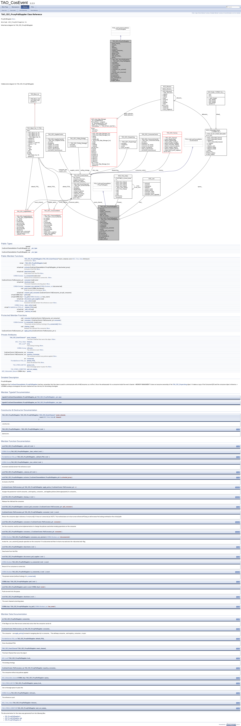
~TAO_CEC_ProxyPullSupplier (33, 263)
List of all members (236, 13)
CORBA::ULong (19, 301)
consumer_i (28, 320)
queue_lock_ (31, 365)
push (25, 288)
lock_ (28, 344)
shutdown (27, 282)
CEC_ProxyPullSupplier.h (12, 716)
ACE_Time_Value (77, 259)
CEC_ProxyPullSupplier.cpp (13, 718)
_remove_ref (28, 311)
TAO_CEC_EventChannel (50, 259)
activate (27, 267)
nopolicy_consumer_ (33, 354)
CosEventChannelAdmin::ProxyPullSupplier (23, 384)
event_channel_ (32, 337)
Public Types (195, 13)
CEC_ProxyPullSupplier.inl (13, 720)
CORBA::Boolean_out (46, 286)
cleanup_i (27, 326)
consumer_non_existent (32, 286)
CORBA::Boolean (18, 276)
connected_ (30, 358)
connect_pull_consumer (31, 292)
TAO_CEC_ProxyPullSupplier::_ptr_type (49, 397)
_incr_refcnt (28, 301)
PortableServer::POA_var (18, 360)
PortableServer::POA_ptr (15, 307)
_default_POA (28, 307)
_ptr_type (34, 248)
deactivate (27, 271)
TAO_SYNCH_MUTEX (19, 365)
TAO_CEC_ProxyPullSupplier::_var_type (49, 402)
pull (25, 295)
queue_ (29, 371)
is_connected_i (29, 322)
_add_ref (27, 309)
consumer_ (30, 352)
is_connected (28, 276)
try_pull (26, 297)
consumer (27, 280)
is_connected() (53, 324)
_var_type (34, 252)
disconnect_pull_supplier (32, 299)
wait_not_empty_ (32, 369)
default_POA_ (31, 360)
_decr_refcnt (28, 305)
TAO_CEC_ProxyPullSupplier (33, 259)
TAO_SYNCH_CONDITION (18, 369)
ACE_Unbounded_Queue (9, 371)
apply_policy (28, 331)
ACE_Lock (22, 344)
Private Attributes (227, 13)
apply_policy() (19, 633)
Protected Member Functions (216, 13)
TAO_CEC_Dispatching (180, 384)
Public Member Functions (204, 13)
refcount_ (30, 348)
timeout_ (30, 342)
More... (14, 19)
